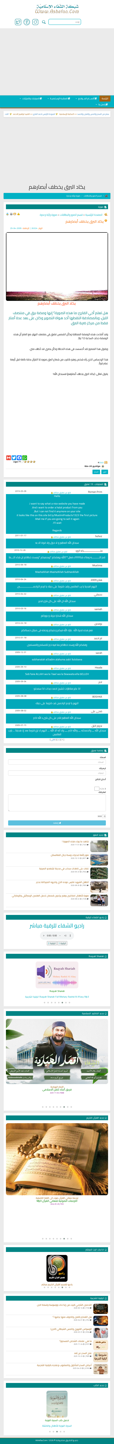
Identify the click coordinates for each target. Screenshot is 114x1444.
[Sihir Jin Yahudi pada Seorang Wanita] (57, 975)
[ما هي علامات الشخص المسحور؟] (100, 1345)
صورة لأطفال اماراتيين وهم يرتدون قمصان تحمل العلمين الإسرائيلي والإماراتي (50, 895)
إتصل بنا (101, 104)
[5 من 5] (22, 461)
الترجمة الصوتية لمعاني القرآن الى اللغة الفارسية (57, 1183)
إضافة (56, 823)
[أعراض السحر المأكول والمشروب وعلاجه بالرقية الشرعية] (100, 1369)
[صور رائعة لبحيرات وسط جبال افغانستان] (99, 860)
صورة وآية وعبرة (73, 196)
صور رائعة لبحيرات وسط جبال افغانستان (70, 855)
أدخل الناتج (100, 779)
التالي (53, 740)
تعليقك (102, 792)
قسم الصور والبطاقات (93, 196)
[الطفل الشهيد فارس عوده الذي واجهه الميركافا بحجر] (99, 887)
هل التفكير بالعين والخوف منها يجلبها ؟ (72, 1317)
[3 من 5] (28, 461)
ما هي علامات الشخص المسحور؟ (76, 1341)
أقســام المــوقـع (86, 98)
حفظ (101, 462)
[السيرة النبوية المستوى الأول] (57, 1404)
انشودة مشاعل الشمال (57, 1082)
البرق (104, 472)
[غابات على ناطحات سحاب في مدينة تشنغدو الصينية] (99, 873)
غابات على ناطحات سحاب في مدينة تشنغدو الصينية (64, 868)
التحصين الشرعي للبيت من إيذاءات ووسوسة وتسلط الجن (64, 1305)
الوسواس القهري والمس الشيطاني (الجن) (71, 1329)
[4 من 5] (25, 461)
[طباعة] (11, 214)
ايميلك (102, 768)
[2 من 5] (31, 461)
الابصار (96, 472)
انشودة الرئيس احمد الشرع (60, 114)
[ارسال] (7, 214)
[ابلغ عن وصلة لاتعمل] (18, 214)
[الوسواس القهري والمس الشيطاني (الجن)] (100, 1333)
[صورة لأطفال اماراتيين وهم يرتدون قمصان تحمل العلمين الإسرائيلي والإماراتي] (99, 900)
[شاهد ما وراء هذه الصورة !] (99, 846)
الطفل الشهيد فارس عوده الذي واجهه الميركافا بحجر (62, 882)
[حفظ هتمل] (14, 214)
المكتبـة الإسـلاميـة (59, 98)
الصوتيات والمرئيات (30, 98)
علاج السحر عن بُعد (83, 1353)
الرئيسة (105, 98)
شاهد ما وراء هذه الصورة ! (75, 841)
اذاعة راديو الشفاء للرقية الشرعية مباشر (57, 1284)
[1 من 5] (34, 461)
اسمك (103, 757)
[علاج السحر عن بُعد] (100, 1357)
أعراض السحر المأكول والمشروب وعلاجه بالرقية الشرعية (64, 1365)
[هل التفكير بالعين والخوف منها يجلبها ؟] (100, 1321)
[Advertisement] (56, 62)
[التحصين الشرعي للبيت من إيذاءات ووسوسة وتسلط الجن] (100, 1309)
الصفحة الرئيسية (93, 214)
